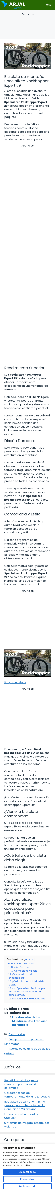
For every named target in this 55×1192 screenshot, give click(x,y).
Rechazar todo (27, 1186)
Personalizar (27, 1179)
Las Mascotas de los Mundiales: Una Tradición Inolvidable (29, 1021)
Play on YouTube (15, 682)
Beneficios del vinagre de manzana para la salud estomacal (21, 1084)
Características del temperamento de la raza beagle (27, 1094)
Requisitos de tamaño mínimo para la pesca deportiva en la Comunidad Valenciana (24, 1105)
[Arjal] (13, 5)
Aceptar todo (27, 1172)
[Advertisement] (27, 26)
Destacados (17, 1034)
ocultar (29, 959)
